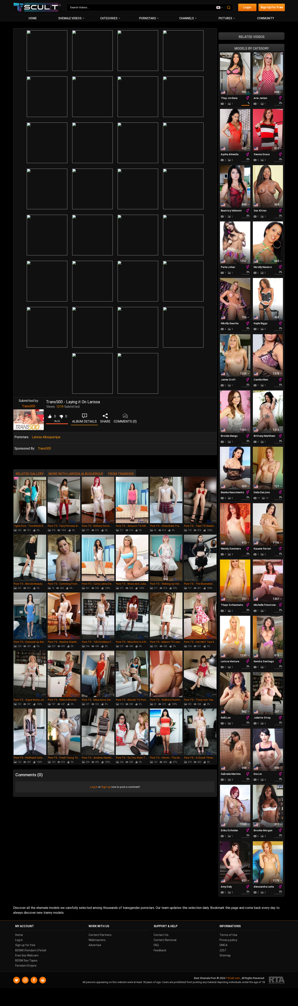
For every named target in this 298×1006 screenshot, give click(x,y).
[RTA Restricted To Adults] (277, 980)
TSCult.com (233, 978)
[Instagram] (25, 980)
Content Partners (100, 935)
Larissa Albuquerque (46, 437)
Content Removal (165, 940)
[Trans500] (28, 419)
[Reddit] (42, 980)
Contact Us (161, 935)
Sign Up (106, 786)
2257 (223, 950)
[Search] (229, 7)
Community (265, 18)
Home (33, 18)
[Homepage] (37, 7)
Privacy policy (228, 940)
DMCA (223, 945)
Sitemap (225, 955)
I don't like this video (61, 416)
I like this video (49, 416)
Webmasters (97, 940)
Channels (186, 18)
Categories (108, 18)
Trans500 (28, 406)
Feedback (160, 950)
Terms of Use (228, 935)
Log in (94, 786)
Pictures (225, 18)
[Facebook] (34, 980)
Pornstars (147, 18)
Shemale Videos (69, 18)
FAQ (156, 945)
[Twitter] (16, 980)
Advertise (95, 945)
